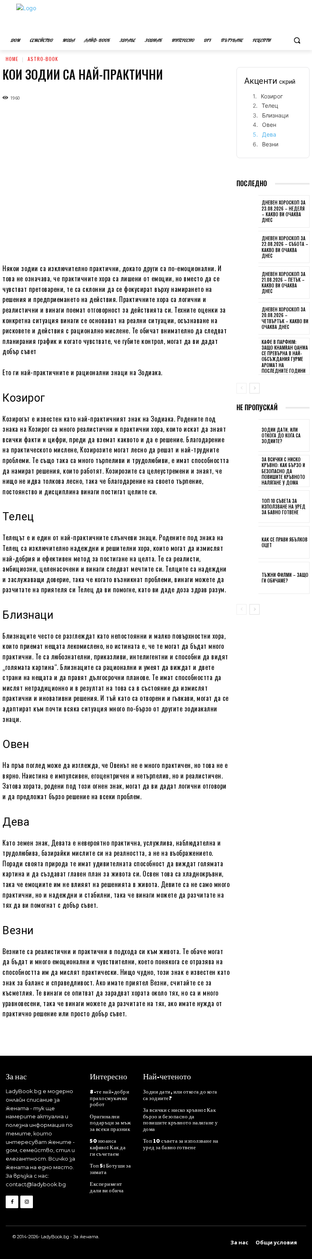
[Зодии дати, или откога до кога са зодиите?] (247, 436)
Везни (270, 144)
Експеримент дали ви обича (107, 1187)
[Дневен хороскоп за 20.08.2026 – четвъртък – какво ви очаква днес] (247, 319)
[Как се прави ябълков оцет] (247, 543)
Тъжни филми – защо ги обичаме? (285, 578)
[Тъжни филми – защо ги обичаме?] (247, 578)
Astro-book (43, 58)
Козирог (272, 96)
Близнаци (275, 115)
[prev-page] (241, 388)
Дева (269, 134)
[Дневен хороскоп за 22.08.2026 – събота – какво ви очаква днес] (247, 248)
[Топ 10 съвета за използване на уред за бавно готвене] (247, 507)
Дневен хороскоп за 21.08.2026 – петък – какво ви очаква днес (284, 283)
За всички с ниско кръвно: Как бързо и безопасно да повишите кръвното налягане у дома (283, 471)
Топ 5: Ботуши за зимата (110, 1169)
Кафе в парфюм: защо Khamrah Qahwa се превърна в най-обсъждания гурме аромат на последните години (285, 356)
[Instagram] (26, 1202)
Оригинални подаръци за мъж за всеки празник (110, 1123)
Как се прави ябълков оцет (285, 542)
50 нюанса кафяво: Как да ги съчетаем (108, 1147)
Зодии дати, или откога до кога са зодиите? (281, 435)
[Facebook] (12, 1202)
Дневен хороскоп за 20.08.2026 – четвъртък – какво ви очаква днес (285, 318)
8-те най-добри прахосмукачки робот (109, 1098)
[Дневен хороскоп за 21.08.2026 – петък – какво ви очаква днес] (247, 283)
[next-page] (254, 388)
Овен (269, 124)
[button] (296, 40)
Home (12, 58)
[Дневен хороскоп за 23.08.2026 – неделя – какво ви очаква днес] (247, 212)
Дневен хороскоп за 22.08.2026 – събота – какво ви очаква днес (285, 247)
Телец (270, 105)
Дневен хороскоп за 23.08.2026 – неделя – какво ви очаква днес (284, 211)
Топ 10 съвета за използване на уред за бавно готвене (284, 507)
